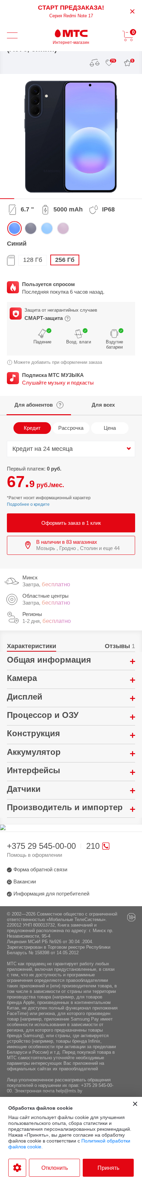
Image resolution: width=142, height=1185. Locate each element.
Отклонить (54, 1168)
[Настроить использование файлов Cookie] (17, 1168)
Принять (108, 1168)
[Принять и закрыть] (135, 1104)
